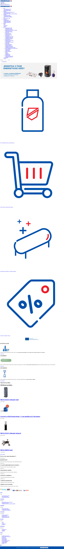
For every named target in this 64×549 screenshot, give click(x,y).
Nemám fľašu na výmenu (9, 29)
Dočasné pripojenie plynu (7, 22)
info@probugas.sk (7, 4)
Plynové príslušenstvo (7, 51)
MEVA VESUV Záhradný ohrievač (10, 433)
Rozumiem (46, 547)
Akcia (3, 543)
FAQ (4, 24)
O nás (3, 522)
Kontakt (4, 23)
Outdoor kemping (7, 55)
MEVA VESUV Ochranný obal (9, 399)
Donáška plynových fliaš (5, 535)
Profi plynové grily (8, 34)
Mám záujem (2, 366)
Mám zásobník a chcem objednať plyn (9, 12)
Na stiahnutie (5, 25)
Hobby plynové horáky (9, 44)
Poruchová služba (4, 515)
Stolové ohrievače (8, 41)
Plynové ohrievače (7, 39)
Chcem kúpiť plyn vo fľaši (5, 495)
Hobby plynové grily (8, 33)
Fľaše (3, 8)
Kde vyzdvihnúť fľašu (7, 9)
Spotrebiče (4, 14)
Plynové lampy (8, 49)
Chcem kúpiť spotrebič (7, 15)
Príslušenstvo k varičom (9, 38)
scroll (1, 545)
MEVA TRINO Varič (6, 450)
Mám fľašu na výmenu (9, 28)
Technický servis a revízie (7, 20)
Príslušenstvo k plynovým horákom (10, 47)
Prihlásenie (3, 530)
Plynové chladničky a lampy (6, 540)
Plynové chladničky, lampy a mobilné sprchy (11, 48)
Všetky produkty (2, 454)
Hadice (7, 52)
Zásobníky (4, 11)
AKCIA (5, 58)
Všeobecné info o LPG (7, 18)
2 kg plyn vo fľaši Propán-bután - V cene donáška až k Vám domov (20, 416)
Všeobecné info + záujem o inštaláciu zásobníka (10, 13)
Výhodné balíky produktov (7, 16)
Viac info (42, 547)
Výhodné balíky (6, 57)
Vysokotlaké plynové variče (9, 36)
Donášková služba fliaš (7, 21)
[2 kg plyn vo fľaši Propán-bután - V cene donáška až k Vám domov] (5, 414)
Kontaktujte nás (4, 529)
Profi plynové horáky (8, 45)
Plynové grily (6, 32)
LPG (3, 17)
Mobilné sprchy (8, 50)
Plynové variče (6, 35)
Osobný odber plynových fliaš (6, 536)
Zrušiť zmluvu (2, 2)
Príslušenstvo (7, 53)
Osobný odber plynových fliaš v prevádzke (10, 30)
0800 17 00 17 (2, 4)
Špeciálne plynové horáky (9, 46)
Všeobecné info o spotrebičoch (6, 510)
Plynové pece (7, 42)
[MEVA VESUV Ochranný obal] (5, 397)
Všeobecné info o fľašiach (7, 10)
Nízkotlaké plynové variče (9, 37)
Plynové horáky (7, 43)
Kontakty (5, 26)
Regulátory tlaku (8, 54)
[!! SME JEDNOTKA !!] (28, 78)
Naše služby (4, 19)
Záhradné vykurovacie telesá (9, 40)
